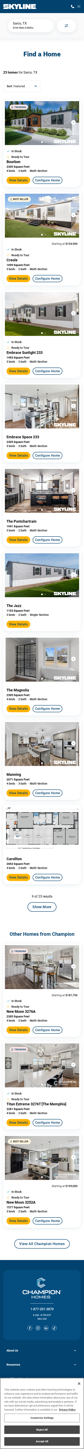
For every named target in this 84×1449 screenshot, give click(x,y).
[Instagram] (37, 1328)
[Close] (79, 1383)
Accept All (42, 1441)
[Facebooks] (29, 1328)
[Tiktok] (54, 1328)
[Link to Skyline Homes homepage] (20, 6)
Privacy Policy (67, 1409)
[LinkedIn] (46, 1328)
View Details (18, 180)
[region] (42, 1413)
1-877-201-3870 (42, 1309)
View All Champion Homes (42, 1245)
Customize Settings (42, 1417)
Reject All (42, 1429)
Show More (41, 907)
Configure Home (47, 180)
